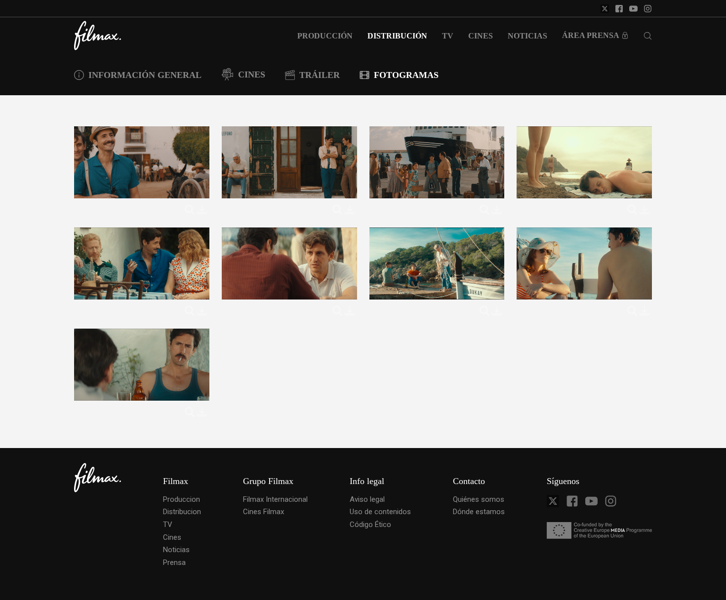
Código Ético (370, 524)
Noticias (176, 549)
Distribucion (182, 511)
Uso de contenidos (380, 511)
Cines (172, 537)
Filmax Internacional (275, 499)
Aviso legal (367, 499)
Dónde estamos (479, 511)
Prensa (174, 562)
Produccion (181, 499)
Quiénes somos (478, 499)
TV (167, 524)
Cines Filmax (263, 511)
